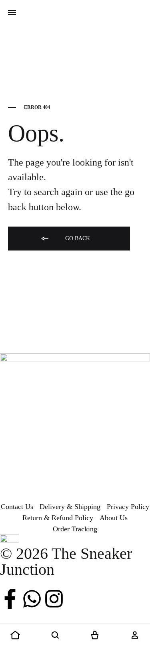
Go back (77, 238)
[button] (15, 635)
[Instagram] (54, 599)
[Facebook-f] (10, 599)
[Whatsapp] (32, 599)
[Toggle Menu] (12, 12)
